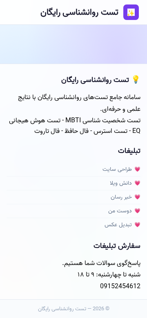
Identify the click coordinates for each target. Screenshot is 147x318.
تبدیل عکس (118, 225)
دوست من (120, 211)
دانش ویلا (121, 183)
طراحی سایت (117, 169)
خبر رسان (121, 197)
